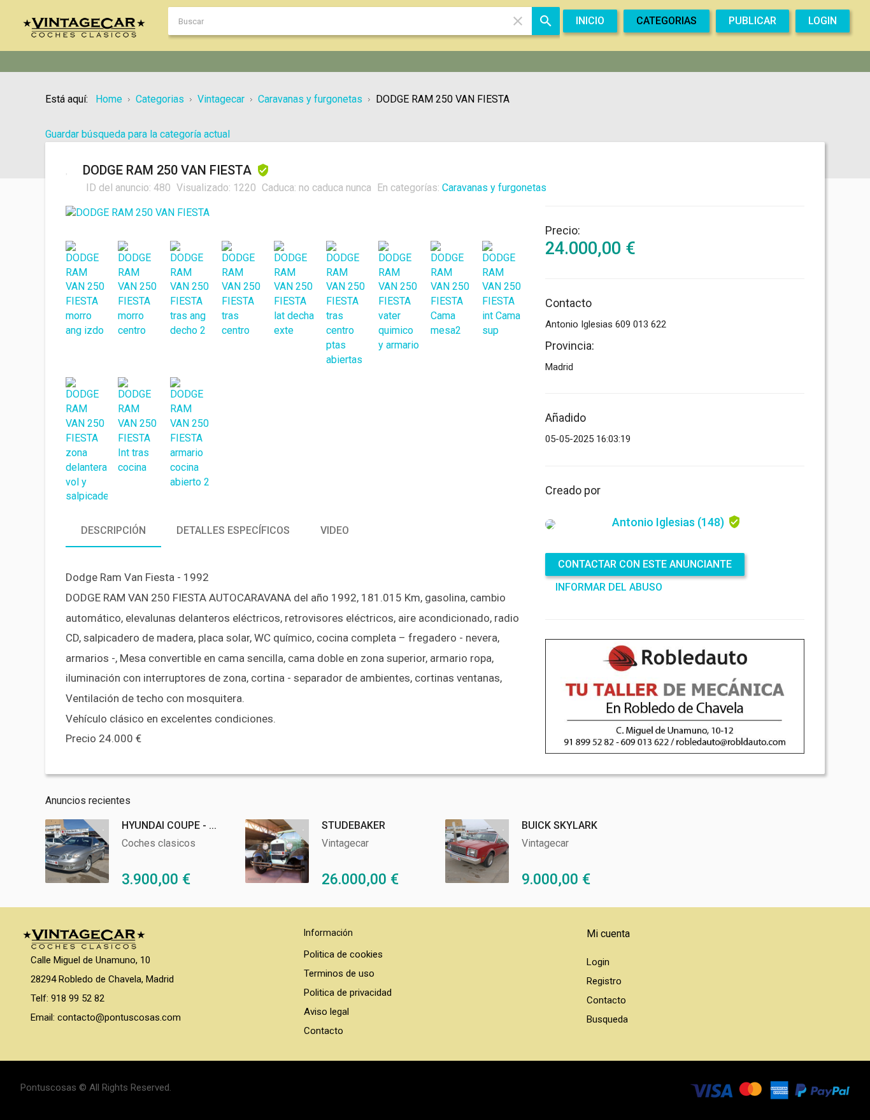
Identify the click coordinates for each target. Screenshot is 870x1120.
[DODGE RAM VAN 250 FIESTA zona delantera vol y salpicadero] (87, 440)
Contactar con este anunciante (645, 564)
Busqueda (607, 1019)
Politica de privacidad (348, 992)
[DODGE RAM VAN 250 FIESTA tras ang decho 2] (191, 289)
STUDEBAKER (353, 825)
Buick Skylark (559, 825)
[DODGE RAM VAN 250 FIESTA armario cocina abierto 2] (191, 433)
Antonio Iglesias (668, 522)
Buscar (546, 21)
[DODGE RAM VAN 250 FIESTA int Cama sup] (503, 289)
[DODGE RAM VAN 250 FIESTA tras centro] (243, 289)
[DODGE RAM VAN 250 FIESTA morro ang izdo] (87, 289)
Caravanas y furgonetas (494, 188)
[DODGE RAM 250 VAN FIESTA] (295, 213)
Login (598, 962)
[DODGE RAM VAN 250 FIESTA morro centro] (139, 289)
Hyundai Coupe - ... (169, 825)
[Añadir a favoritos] (71, 169)
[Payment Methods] (770, 1089)
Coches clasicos (159, 843)
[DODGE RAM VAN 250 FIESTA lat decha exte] (295, 289)
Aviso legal (326, 1011)
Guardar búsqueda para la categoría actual (137, 134)
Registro (604, 981)
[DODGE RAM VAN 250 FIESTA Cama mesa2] (452, 289)
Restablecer (518, 21)
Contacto (323, 1031)
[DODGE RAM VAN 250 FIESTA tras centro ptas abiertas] (347, 304)
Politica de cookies (343, 954)
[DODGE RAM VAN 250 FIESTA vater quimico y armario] (399, 297)
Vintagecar (345, 843)
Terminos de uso (339, 973)
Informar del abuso (608, 587)
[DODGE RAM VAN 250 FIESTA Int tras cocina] (139, 426)
